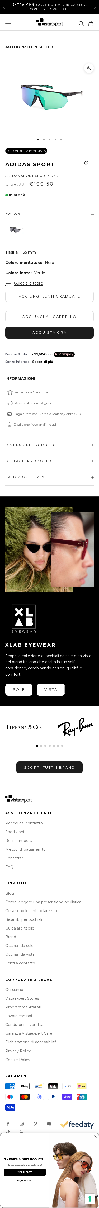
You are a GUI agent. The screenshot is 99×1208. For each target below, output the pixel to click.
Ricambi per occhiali (23, 919)
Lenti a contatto (20, 963)
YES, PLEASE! (25, 1172)
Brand (10, 937)
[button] (37, 746)
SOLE (19, 689)
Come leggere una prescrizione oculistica (43, 902)
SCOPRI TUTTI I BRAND (49, 767)
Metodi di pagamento (25, 849)
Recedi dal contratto (24, 823)
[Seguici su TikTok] (8, 1132)
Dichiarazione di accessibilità (31, 1042)
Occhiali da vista (20, 954)
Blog (9, 893)
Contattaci (15, 858)
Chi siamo (14, 989)
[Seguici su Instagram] (21, 1123)
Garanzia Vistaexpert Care (28, 1033)
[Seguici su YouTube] (49, 1123)
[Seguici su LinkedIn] (21, 1132)
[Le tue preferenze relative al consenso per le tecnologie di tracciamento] (90, 1199)
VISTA (50, 689)
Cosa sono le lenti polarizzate (32, 910)
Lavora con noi (18, 1015)
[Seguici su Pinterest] (35, 1123)
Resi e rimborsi (18, 840)
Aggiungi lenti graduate (49, 296)
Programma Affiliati (23, 1007)
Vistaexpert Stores (22, 998)
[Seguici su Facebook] (8, 1123)
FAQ (9, 866)
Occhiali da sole (19, 945)
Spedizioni (14, 832)
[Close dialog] (95, 1136)
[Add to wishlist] (86, 163)
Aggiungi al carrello (49, 316)
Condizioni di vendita (24, 1024)
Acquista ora (49, 332)
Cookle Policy (17, 1059)
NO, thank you (24, 1181)
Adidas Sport (30, 164)
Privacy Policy (18, 1051)
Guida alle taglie (28, 283)
